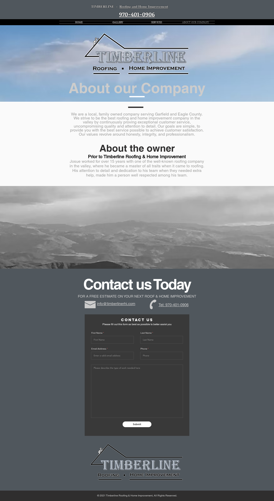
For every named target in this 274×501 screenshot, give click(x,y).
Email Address (98, 348)
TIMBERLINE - (129, 6)
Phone (143, 348)
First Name (96, 333)
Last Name (146, 333)
